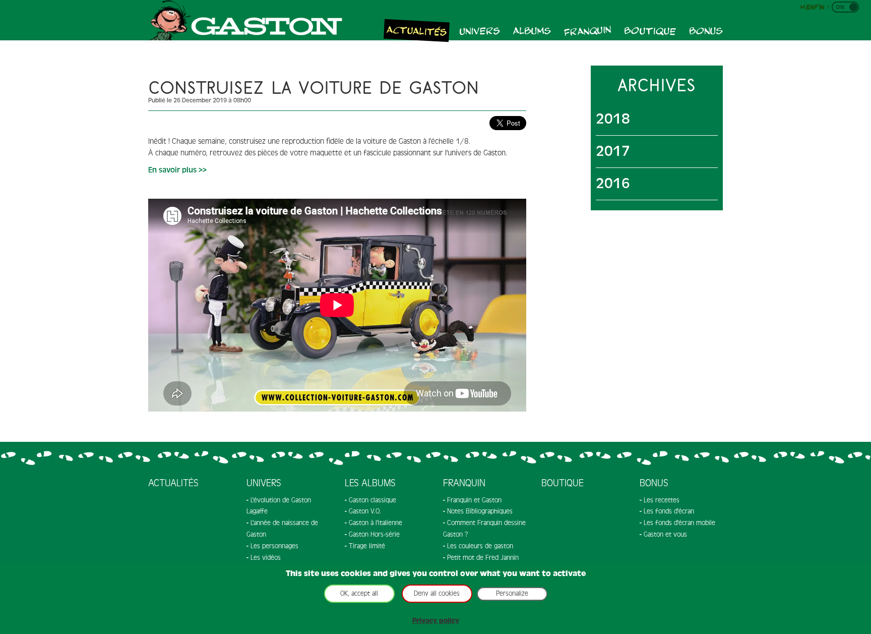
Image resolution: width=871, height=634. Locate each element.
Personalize (512, 593)
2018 (613, 119)
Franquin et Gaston (474, 500)
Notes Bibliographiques (480, 511)
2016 (613, 184)
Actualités (417, 30)
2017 (613, 151)
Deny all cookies (437, 593)
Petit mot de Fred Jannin (483, 557)
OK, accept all (359, 593)
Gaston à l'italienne (375, 522)
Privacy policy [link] (435, 620)
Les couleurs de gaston (480, 546)
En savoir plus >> (177, 170)
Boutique (650, 30)
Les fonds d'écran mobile (679, 522)
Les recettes (661, 500)
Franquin (587, 30)
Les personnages (274, 546)
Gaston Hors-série (374, 534)
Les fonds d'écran (669, 511)
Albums (532, 30)
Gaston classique (372, 500)
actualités (173, 483)
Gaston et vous (665, 534)
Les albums (370, 483)
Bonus (706, 30)
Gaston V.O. (365, 511)
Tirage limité (367, 546)
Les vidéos (266, 557)
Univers (480, 30)
